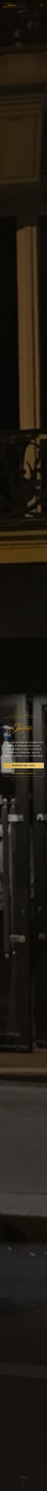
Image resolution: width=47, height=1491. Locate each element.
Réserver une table (23, 765)
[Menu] (41, 5)
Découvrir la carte (23, 773)
